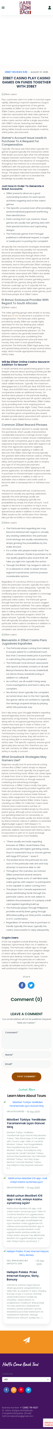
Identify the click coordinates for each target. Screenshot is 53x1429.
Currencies (7, 1373)
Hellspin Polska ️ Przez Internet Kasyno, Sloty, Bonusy (23, 1275)
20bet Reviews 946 (16, 72)
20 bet (15, 315)
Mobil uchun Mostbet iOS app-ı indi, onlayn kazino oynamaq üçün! (24, 1199)
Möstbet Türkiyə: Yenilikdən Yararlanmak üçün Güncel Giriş (26, 1123)
